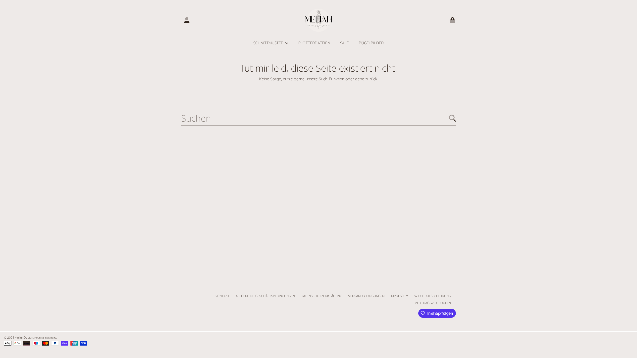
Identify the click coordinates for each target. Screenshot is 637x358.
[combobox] (318, 118)
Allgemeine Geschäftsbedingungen (265, 296)
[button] (452, 20)
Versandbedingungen (366, 296)
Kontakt (222, 296)
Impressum (399, 296)
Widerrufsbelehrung (432, 296)
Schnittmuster (268, 43)
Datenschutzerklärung (321, 296)
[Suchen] (452, 118)
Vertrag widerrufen (433, 303)
